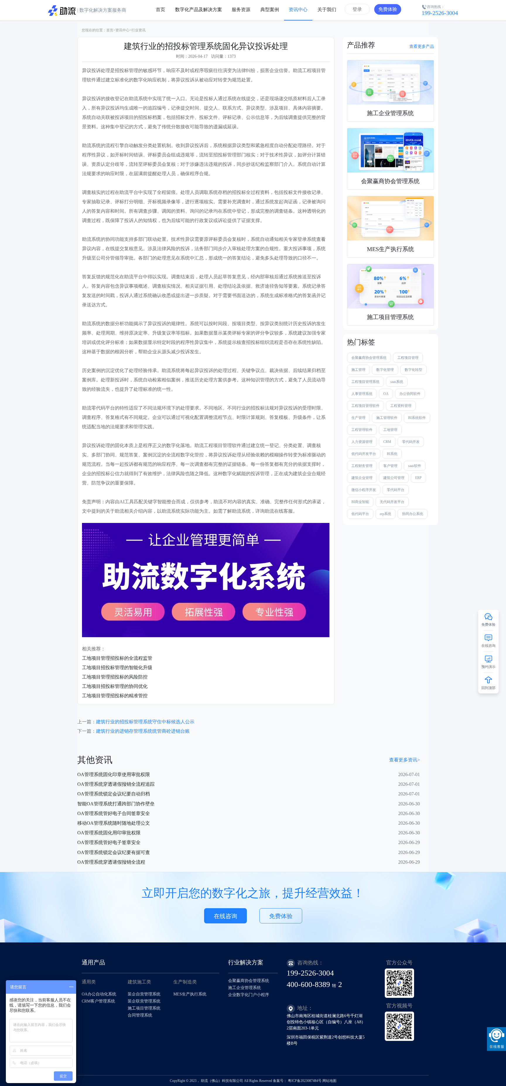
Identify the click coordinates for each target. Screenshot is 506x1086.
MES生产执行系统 (189, 994)
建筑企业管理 (361, 478)
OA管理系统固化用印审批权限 (109, 832)
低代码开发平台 (363, 454)
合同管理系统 (140, 1015)
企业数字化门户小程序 (248, 995)
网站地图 (329, 1081)
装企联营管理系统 (144, 1001)
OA (386, 394)
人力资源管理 (361, 442)
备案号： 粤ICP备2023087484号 (297, 1081)
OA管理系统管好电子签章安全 (109, 842)
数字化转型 (413, 370)
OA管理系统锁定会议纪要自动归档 (113, 793)
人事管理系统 (361, 394)
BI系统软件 (417, 418)
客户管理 (390, 466)
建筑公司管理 (393, 478)
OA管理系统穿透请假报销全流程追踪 (116, 784)
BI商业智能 (360, 502)
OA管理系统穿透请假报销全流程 (111, 862)
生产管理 (358, 418)
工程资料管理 (400, 406)
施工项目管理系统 (144, 1008)
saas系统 (396, 382)
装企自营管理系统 (144, 994)
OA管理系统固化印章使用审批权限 (113, 774)
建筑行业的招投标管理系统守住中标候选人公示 (145, 721)
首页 (109, 30)
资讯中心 (122, 30)
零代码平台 (395, 490)
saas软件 (414, 466)
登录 (357, 9)
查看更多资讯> (404, 759)
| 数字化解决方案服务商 (101, 10)
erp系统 (385, 514)
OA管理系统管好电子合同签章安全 (113, 813)
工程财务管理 (361, 466)
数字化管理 (385, 370)
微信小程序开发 (363, 490)
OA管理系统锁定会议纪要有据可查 (113, 852)
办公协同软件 (409, 394)
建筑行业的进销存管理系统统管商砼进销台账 (143, 731)
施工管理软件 (386, 418)
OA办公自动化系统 (99, 994)
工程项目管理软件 (365, 406)
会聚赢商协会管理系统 (369, 358)
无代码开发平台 (392, 502)
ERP (418, 478)
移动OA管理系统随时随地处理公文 (113, 823)
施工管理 (358, 370)
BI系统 (392, 454)
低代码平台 (360, 514)
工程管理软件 (361, 430)
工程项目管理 (407, 358)
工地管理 (390, 430)
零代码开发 (411, 442)
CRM (387, 442)
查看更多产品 (421, 46)
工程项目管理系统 (365, 382)
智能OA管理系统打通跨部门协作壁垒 (116, 803)
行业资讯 (138, 30)
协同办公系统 (412, 514)
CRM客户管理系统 (98, 1001)
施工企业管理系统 (244, 988)
